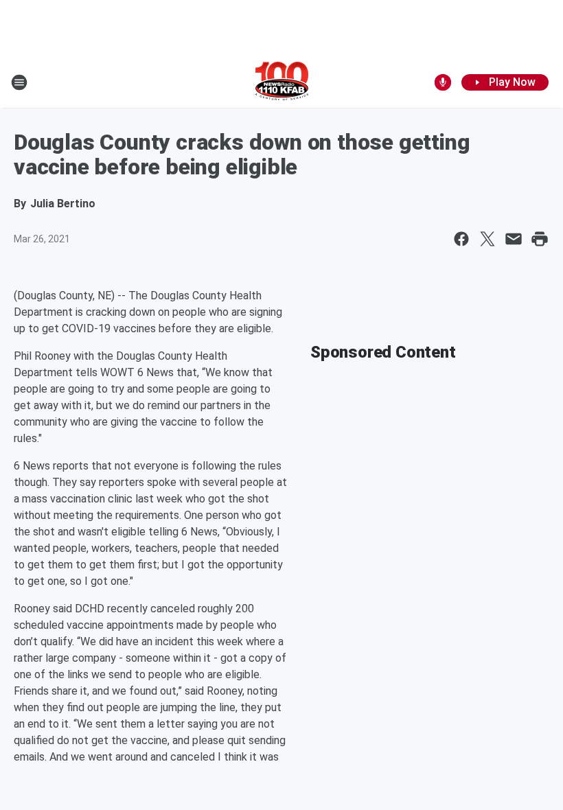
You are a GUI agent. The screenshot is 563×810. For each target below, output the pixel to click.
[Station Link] (282, 82)
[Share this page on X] (487, 238)
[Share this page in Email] (513, 238)
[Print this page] (539, 238)
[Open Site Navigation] (19, 82)
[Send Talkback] (443, 82)
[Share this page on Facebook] (461, 238)
